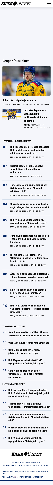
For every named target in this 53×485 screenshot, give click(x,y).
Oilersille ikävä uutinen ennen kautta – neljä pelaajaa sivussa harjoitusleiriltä (30, 206)
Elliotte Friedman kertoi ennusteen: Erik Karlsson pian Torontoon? (28, 291)
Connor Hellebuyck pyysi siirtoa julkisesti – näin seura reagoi (24, 352)
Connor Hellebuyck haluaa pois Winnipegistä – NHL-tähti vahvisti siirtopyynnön (25, 374)
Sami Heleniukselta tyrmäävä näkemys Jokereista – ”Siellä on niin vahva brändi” (29, 334)
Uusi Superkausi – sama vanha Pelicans (28, 342)
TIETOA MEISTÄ (7, 477)
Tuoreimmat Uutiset (13, 326)
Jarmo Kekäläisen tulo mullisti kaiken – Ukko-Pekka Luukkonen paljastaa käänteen (29, 239)
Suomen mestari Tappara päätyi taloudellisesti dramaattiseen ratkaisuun (26, 169)
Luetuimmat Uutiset (13, 384)
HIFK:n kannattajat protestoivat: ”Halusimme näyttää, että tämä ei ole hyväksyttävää (29, 258)
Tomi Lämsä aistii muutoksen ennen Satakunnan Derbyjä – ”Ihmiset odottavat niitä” (28, 188)
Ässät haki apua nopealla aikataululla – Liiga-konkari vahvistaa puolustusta (29, 275)
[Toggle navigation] (49, 3)
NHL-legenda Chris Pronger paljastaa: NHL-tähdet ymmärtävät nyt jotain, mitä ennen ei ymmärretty (29, 150)
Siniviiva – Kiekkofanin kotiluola (26, 462)
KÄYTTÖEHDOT (38, 477)
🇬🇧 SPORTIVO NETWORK (22, 477)
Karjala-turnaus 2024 (11, 465)
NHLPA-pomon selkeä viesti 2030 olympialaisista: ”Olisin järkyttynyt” (28, 221)
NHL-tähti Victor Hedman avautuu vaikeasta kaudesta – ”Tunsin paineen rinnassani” (30, 308)
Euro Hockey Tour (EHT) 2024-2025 (35, 465)
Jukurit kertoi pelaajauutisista (19, 100)
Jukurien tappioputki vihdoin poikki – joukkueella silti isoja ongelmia (35, 115)
